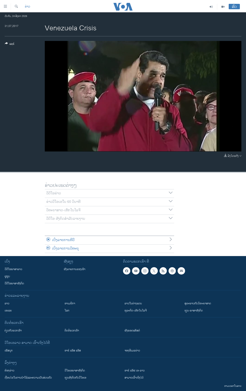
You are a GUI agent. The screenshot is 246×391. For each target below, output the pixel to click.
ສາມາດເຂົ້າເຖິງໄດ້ (134, 378)
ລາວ (7, 303)
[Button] (9, 44)
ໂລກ (67, 311)
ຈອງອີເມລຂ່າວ (132, 351)
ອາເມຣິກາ (70, 303)
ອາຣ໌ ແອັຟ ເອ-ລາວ (135, 371)
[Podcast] (172, 271)
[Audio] (211, 7)
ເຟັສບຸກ (9, 351)
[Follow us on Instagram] (145, 271)
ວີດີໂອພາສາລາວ (13, 269)
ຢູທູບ (7, 276)
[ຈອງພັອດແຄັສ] (181, 271)
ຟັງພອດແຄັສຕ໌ (132, 331)
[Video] (223, 7)
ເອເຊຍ (8, 311)
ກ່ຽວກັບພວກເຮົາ (13, 331)
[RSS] (163, 271)
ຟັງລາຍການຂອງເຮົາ (74, 269)
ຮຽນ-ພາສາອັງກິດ (193, 311)
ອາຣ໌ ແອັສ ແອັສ (73, 351)
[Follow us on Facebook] (126, 271)
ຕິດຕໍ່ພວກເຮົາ (72, 331)
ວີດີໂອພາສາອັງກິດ (14, 283)
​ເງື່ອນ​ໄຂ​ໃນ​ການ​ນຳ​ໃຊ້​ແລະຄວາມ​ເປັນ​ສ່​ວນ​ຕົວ (28, 378)
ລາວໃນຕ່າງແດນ (133, 303)
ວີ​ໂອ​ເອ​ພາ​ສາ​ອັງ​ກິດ (75, 371)
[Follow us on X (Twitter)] (154, 271)
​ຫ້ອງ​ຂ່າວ (9, 371)
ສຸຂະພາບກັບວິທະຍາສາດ (197, 303)
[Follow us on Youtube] (135, 271)
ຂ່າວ (27, 6)
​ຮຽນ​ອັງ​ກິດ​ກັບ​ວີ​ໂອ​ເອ (75, 378)
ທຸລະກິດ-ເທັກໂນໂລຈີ (136, 311)
